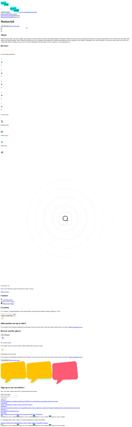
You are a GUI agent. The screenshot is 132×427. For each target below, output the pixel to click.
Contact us (4, 423)
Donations (4, 411)
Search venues (5, 14)
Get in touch (54, 401)
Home (2, 17)
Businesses (30, 12)
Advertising (55, 408)
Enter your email (5, 394)
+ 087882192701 (8, 300)
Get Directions (5, 360)
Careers (49, 401)
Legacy (17, 411)
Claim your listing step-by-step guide (69, 408)
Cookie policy (31, 423)
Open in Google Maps (7, 315)
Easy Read (36, 414)
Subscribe (4, 398)
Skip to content (5, 12)
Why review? (29, 404)
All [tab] (2, 335)
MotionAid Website (8, 303)
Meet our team (11, 401)
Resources (4, 412)
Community (4, 403)
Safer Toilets (4, 414)
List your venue (5, 408)
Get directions (5, 26)
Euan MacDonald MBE (22, 401)
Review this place (14, 26)
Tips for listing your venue (17, 408)
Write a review (13, 14)
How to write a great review (17, 404)
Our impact (4, 401)
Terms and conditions (13, 423)
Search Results (9, 17)
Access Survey (12, 414)
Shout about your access (31, 408)
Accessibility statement (41, 423)
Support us (4, 409)
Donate (35, 12)
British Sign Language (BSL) (24, 414)
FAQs (40, 414)
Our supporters (11, 411)
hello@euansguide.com (75, 327)
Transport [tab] (6, 335)
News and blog (33, 401)
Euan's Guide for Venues (45, 408)
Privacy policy (23, 423)
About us (3, 400)
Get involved (23, 12)
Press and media (42, 401)
